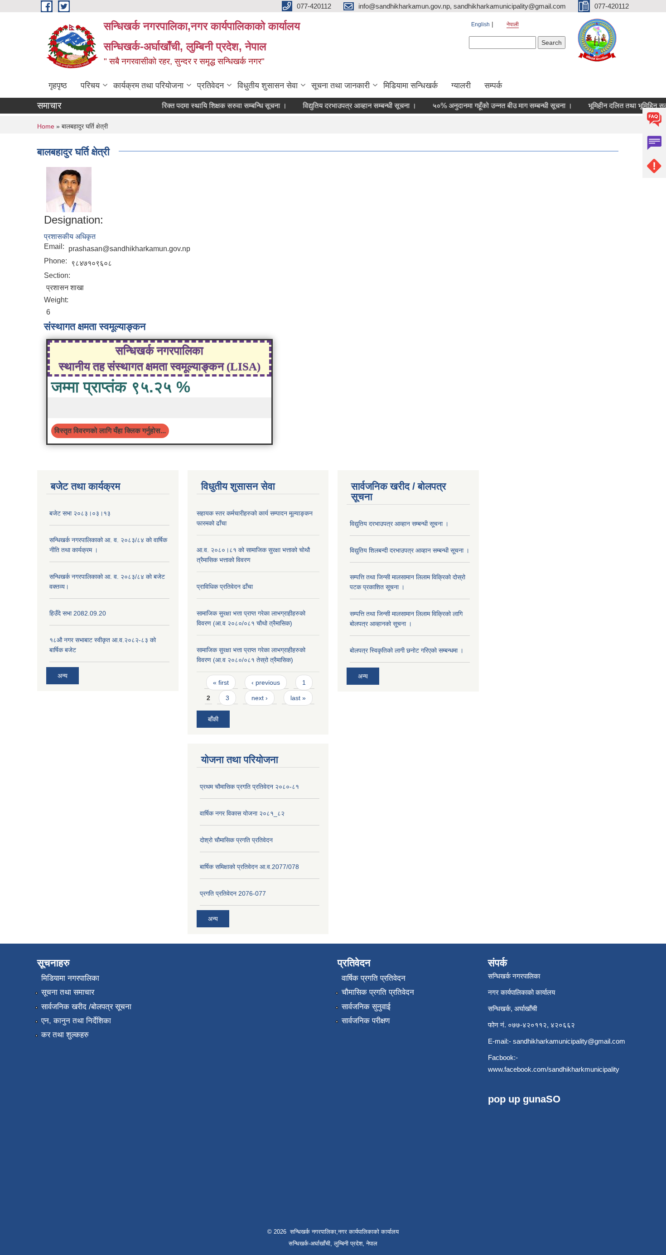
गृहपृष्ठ (57, 85)
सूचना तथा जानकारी (340, 85)
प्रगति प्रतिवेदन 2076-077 (233, 893)
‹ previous (265, 682)
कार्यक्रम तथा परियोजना (148, 85)
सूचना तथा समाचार (67, 992)
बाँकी (213, 719)
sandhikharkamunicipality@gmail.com (569, 1041)
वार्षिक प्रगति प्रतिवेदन (373, 978)
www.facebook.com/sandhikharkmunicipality (553, 1069)
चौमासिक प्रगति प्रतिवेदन (378, 992)
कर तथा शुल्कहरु (65, 1035)
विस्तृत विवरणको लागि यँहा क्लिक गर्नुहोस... (110, 430)
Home (45, 126)
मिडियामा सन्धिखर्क (410, 85)
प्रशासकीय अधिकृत (70, 236)
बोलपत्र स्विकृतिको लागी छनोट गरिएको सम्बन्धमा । (406, 650)
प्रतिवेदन (210, 85)
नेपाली (513, 24)
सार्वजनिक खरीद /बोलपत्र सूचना (86, 1006)
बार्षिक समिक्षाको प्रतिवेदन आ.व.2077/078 (249, 866)
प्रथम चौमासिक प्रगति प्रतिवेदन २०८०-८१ (249, 786)
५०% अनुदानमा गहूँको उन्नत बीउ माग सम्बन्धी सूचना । (466, 106)
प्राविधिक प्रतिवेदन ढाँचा (225, 586)
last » (298, 697)
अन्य (63, 675)
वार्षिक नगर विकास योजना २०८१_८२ (242, 813)
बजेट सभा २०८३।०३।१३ (80, 513)
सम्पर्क (493, 85)
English (480, 24)
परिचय (90, 85)
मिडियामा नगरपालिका (70, 978)
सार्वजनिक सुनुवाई (366, 1006)
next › (259, 697)
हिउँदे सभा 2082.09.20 (77, 613)
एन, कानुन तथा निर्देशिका (76, 1020)
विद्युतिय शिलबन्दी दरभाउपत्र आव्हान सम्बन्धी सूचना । (409, 550)
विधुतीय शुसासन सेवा (267, 85)
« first (221, 682)
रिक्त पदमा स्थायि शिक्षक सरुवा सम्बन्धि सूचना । (187, 106)
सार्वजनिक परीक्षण (366, 1020)
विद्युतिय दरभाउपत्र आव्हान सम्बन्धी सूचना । (323, 106)
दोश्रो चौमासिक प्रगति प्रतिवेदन (236, 840)
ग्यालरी (461, 85)
